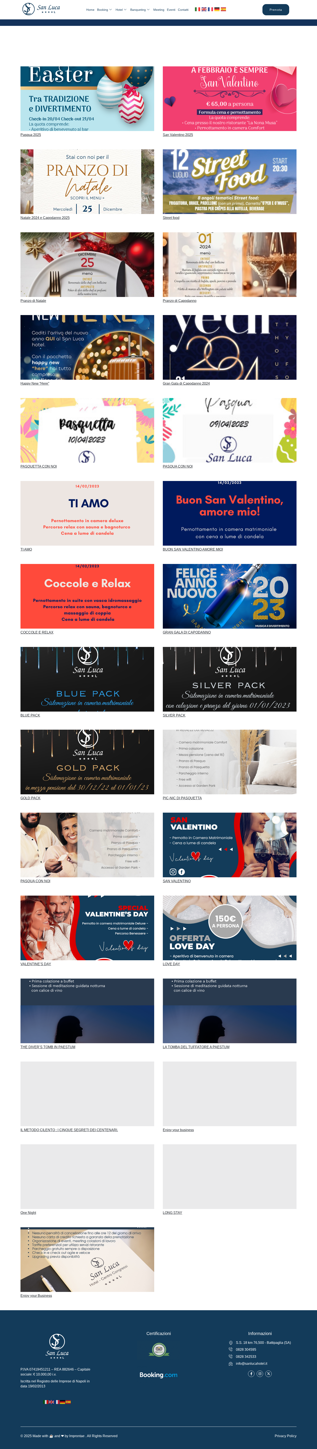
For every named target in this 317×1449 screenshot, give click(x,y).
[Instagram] (260, 1374)
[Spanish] (223, 9)
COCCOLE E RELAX (36, 632)
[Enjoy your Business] (87, 1259)
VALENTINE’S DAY (35, 964)
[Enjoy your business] (230, 1094)
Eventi (171, 9)
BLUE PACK (30, 715)
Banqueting (138, 9)
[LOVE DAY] (230, 928)
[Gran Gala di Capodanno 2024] (230, 347)
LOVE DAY (171, 964)
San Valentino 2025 (178, 135)
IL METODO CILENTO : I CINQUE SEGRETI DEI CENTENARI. (69, 1130)
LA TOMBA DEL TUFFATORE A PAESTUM (196, 1047)
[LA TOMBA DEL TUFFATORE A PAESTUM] (230, 1011)
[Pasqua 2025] (87, 98)
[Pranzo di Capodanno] (230, 264)
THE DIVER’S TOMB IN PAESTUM (47, 1047)
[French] (210, 9)
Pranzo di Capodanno (179, 301)
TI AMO (26, 549)
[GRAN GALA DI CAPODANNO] (230, 596)
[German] (217, 9)
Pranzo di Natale (33, 301)
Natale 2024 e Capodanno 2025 (45, 218)
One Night (28, 1213)
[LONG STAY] (230, 1176)
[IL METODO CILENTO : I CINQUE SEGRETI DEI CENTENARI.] (87, 1094)
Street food (171, 218)
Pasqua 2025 (30, 135)
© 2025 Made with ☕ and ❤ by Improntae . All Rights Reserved (69, 1436)
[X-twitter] (268, 1374)
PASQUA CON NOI (178, 466)
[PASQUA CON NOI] (230, 430)
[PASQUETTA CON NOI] (87, 430)
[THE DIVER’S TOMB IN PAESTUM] (87, 1011)
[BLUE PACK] (87, 679)
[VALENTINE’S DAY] (87, 928)
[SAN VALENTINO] (230, 845)
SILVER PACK (174, 715)
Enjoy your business (178, 1130)
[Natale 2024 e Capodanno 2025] (87, 181)
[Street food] (230, 181)
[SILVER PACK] (230, 679)
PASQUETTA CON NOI (38, 466)
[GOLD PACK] (87, 762)
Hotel (119, 9)
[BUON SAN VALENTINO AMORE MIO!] (230, 513)
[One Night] (87, 1176)
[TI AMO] (87, 513)
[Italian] (198, 9)
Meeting (158, 9)
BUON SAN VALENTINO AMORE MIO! (193, 549)
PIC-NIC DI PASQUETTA (182, 798)
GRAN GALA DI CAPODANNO (187, 632)
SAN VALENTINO (177, 881)
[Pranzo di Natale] (87, 264)
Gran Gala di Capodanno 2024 (186, 383)
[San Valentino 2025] (230, 98)
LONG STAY (172, 1213)
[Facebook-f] (251, 1374)
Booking (102, 9)
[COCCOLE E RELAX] (87, 596)
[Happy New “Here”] (87, 347)
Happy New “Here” (34, 383)
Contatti (183, 9)
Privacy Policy (286, 1436)
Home (90, 9)
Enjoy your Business (36, 1296)
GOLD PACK (30, 798)
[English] (204, 9)
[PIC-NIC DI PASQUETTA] (230, 762)
